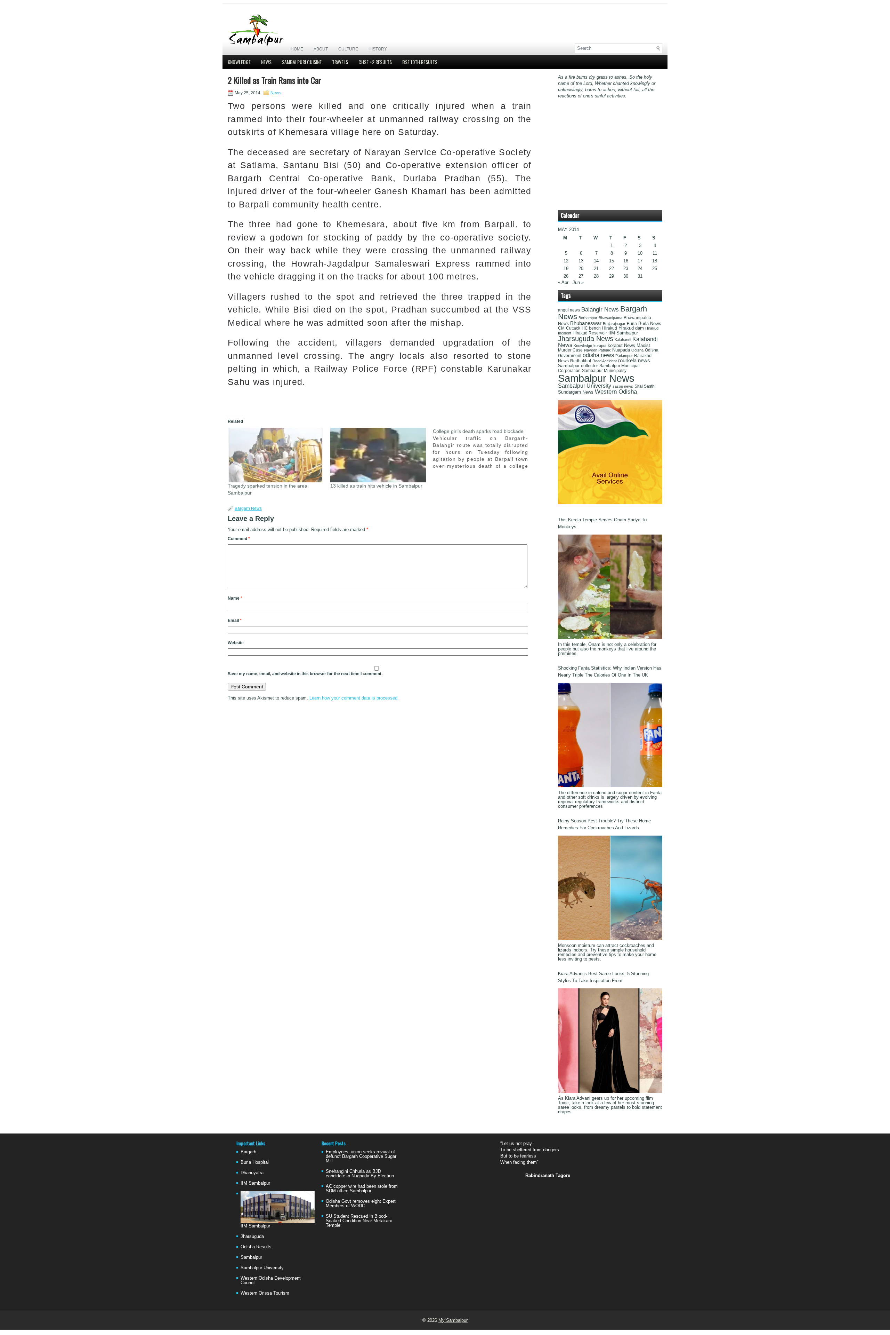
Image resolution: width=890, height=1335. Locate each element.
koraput (599, 345)
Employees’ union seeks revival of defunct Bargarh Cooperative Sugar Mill (361, 1156)
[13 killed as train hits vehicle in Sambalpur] (378, 455)
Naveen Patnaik (597, 350)
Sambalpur (251, 1257)
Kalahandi (623, 340)
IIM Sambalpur (623, 333)
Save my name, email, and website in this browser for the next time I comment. (305, 673)
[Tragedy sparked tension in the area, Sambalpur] (275, 455)
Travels (340, 61)
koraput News (621, 345)
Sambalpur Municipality (604, 370)
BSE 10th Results (419, 61)
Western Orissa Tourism (265, 1293)
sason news (623, 386)
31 (640, 276)
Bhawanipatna (610, 318)
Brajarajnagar (614, 324)
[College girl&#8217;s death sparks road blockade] (484, 448)
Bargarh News (248, 508)
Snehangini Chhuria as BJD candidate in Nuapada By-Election (360, 1173)
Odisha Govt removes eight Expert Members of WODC (361, 1203)
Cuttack (573, 328)
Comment (239, 538)
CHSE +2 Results (375, 61)
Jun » (578, 282)
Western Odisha (616, 391)
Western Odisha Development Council (271, 1280)
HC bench (591, 328)
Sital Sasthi (645, 386)
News (266, 61)
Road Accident (604, 361)
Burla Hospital (255, 1162)
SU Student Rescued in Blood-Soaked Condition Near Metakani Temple (359, 1221)
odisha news (598, 355)
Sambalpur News (596, 378)
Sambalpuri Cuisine (302, 61)
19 (566, 268)
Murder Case (570, 350)
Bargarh (248, 1151)
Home (297, 49)
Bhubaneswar (585, 323)
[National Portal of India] (610, 502)
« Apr (563, 282)
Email (235, 620)
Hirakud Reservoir (590, 333)
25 (654, 268)
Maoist (643, 345)
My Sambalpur (453, 1320)
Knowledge (239, 61)
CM (561, 328)
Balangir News (600, 309)
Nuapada (621, 350)
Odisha (637, 350)
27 (580, 276)
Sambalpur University (584, 386)
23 (625, 268)
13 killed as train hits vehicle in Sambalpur (376, 486)
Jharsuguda (252, 1236)
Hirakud (609, 328)
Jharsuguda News (585, 338)
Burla (632, 324)
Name (235, 598)
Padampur (624, 356)
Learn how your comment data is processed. (354, 698)
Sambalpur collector (578, 365)
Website (236, 642)
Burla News (649, 323)
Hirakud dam (631, 328)
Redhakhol (580, 361)
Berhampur (587, 318)
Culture (348, 49)
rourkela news (634, 360)
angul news (569, 310)
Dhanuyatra (252, 1172)
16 (625, 260)
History (378, 49)
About (321, 49)
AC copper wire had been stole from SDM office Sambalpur (362, 1188)
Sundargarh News (575, 392)
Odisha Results (256, 1246)
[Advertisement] (581, 23)
